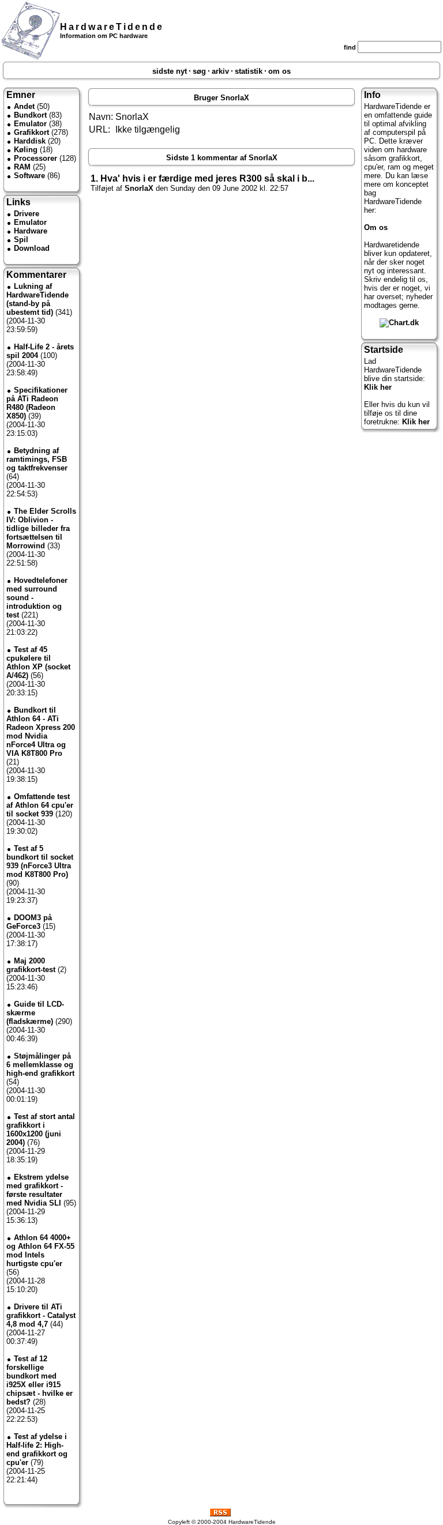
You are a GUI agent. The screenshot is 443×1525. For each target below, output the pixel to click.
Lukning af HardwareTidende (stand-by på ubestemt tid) (37, 299)
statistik (248, 71)
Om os (376, 227)
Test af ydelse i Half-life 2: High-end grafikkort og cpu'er (36, 1449)
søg (199, 71)
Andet (24, 106)
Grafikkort (31, 132)
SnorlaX (139, 188)
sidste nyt (169, 71)
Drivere (26, 213)
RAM (22, 167)
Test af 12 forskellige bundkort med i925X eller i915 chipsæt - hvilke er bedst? (39, 1380)
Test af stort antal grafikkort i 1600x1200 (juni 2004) (40, 1129)
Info (372, 95)
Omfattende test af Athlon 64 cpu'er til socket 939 (39, 805)
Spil (21, 239)
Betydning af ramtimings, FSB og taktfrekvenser (36, 459)
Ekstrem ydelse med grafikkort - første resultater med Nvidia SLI (37, 1190)
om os (279, 71)
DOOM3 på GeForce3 (29, 922)
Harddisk (30, 141)
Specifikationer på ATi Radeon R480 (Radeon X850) (36, 403)
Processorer (35, 158)
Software (29, 175)
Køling (25, 149)
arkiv (220, 71)
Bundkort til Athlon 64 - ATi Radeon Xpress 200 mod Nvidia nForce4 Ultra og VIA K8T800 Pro (40, 732)
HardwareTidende (112, 27)
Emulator (30, 123)
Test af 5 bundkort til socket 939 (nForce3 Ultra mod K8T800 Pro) (39, 861)
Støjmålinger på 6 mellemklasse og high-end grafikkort (40, 1065)
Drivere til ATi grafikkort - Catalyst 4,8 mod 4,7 (41, 1315)
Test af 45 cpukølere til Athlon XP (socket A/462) (38, 662)
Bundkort (30, 115)
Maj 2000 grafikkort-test (30, 965)
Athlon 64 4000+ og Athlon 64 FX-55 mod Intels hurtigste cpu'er (40, 1250)
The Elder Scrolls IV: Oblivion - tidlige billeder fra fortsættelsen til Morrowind (41, 528)
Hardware (30, 231)
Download (32, 248)
